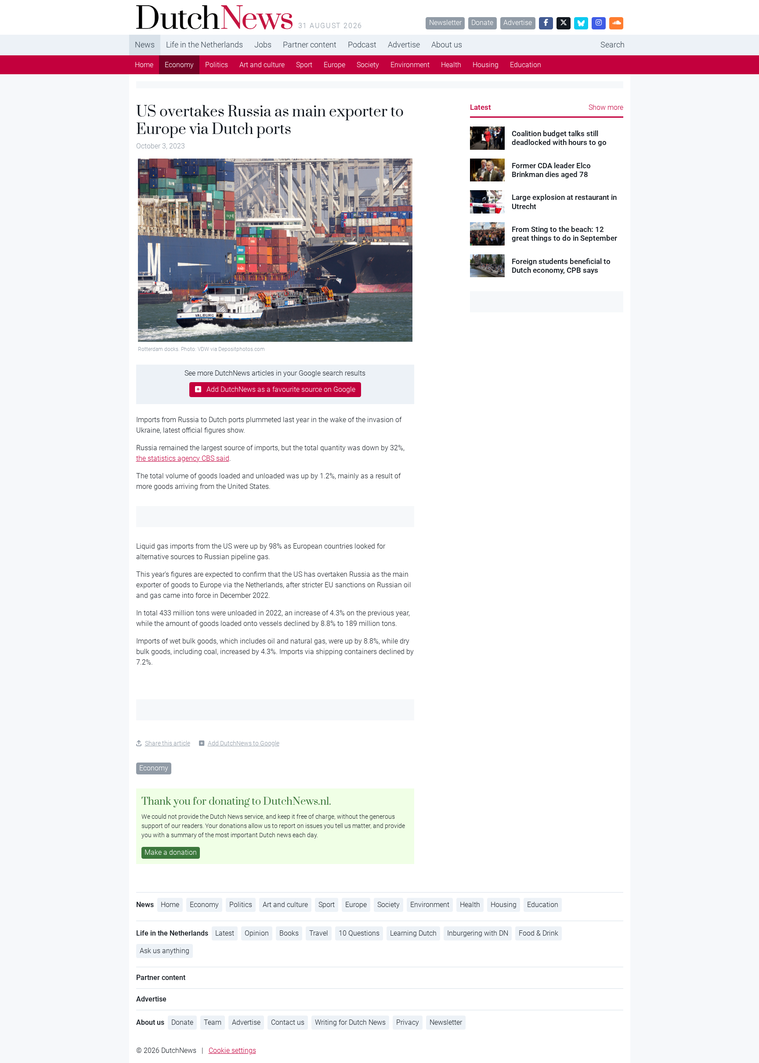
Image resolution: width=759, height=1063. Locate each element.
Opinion (257, 933)
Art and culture (262, 65)
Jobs (262, 44)
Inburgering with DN (477, 933)
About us (446, 44)
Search (612, 44)
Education (525, 65)
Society (368, 65)
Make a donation (171, 852)
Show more (606, 107)
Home (144, 65)
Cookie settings (232, 1050)
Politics (216, 65)
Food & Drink (538, 933)
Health (451, 65)
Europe (334, 65)
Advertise (517, 22)
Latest (480, 107)
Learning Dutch (413, 933)
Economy (179, 65)
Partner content (309, 44)
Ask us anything (164, 951)
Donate (482, 22)
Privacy (407, 1022)
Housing (486, 65)
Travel (318, 933)
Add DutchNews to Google (243, 743)
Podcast (362, 44)
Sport (304, 65)
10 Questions (359, 933)
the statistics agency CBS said (182, 458)
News (145, 44)
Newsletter (445, 22)
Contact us (287, 1022)
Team (212, 1022)
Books (289, 933)
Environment (410, 65)
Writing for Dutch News (350, 1022)
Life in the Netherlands (204, 44)
